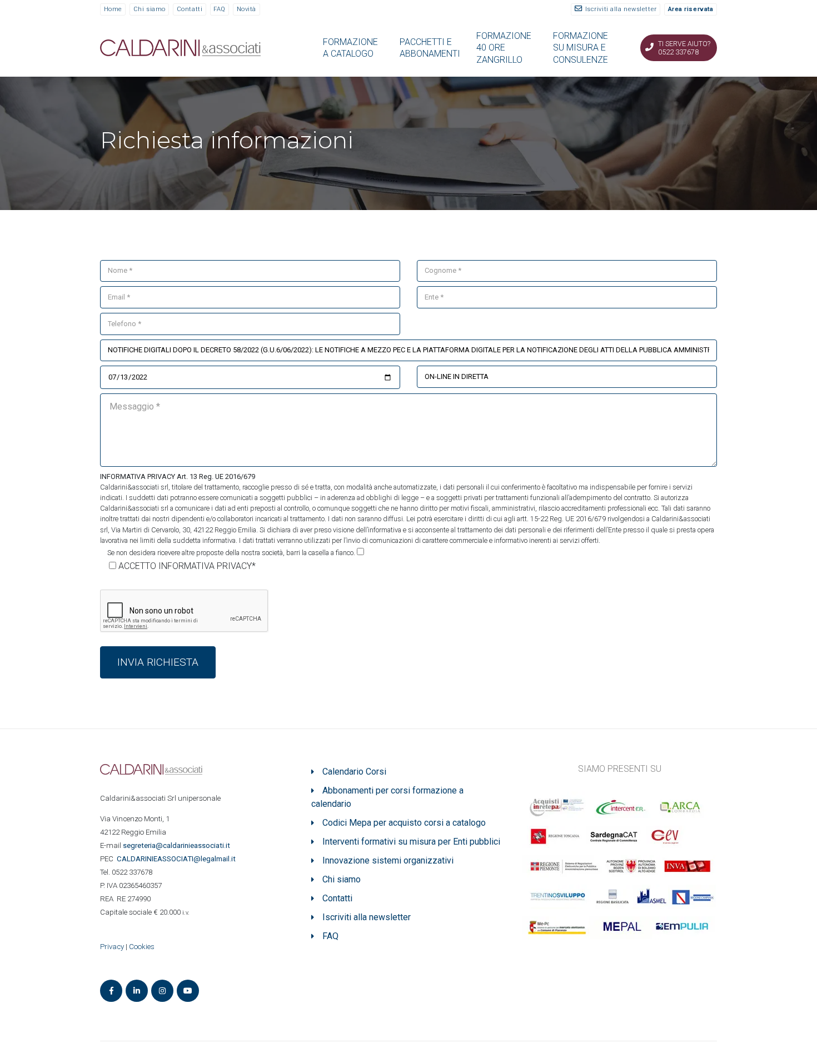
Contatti (189, 9)
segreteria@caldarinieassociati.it (177, 845)
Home (113, 9)
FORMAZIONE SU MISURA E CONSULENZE (580, 48)
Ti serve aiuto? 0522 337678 (684, 47)
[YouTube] (188, 991)
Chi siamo (149, 9)
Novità (246, 9)
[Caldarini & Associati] (180, 47)
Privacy (112, 946)
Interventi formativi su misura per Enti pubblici (411, 841)
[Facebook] (111, 991)
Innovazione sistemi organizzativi (388, 860)
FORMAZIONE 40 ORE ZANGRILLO (503, 48)
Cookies (142, 946)
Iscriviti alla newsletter (621, 9)
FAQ (219, 9)
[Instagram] (162, 991)
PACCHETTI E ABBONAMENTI (430, 48)
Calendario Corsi (354, 771)
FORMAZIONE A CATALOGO (350, 48)
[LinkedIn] (137, 991)
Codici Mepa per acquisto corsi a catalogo (404, 822)
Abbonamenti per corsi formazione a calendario (387, 797)
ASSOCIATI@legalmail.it (178, 859)
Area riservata (691, 9)
